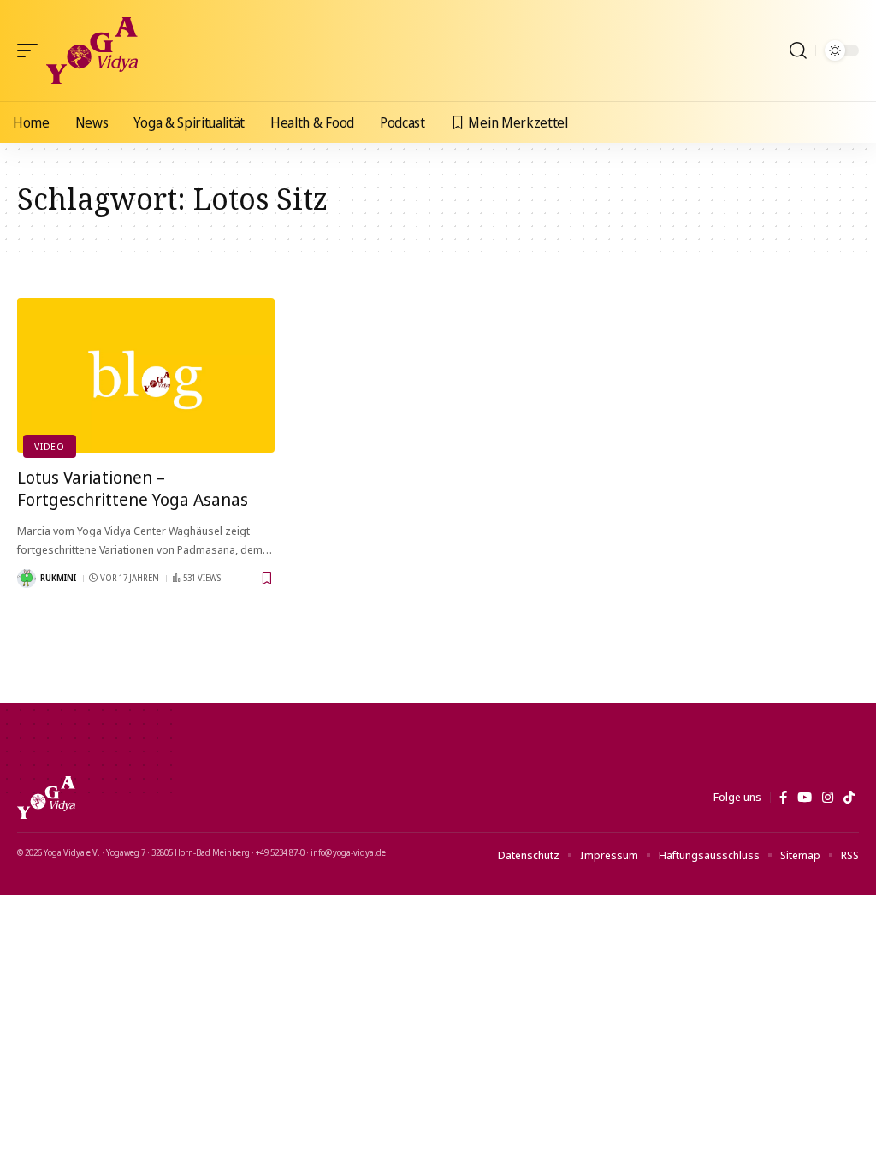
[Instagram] (828, 797)
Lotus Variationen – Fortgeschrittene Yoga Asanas (132, 488)
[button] (31, 50)
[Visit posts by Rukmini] (26, 578)
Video (49, 446)
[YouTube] (804, 797)
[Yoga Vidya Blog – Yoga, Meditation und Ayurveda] (46, 797)
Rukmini (58, 578)
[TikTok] (849, 797)
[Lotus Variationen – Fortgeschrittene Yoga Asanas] (146, 375)
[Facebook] (783, 797)
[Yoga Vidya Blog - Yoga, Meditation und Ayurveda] (92, 50)
